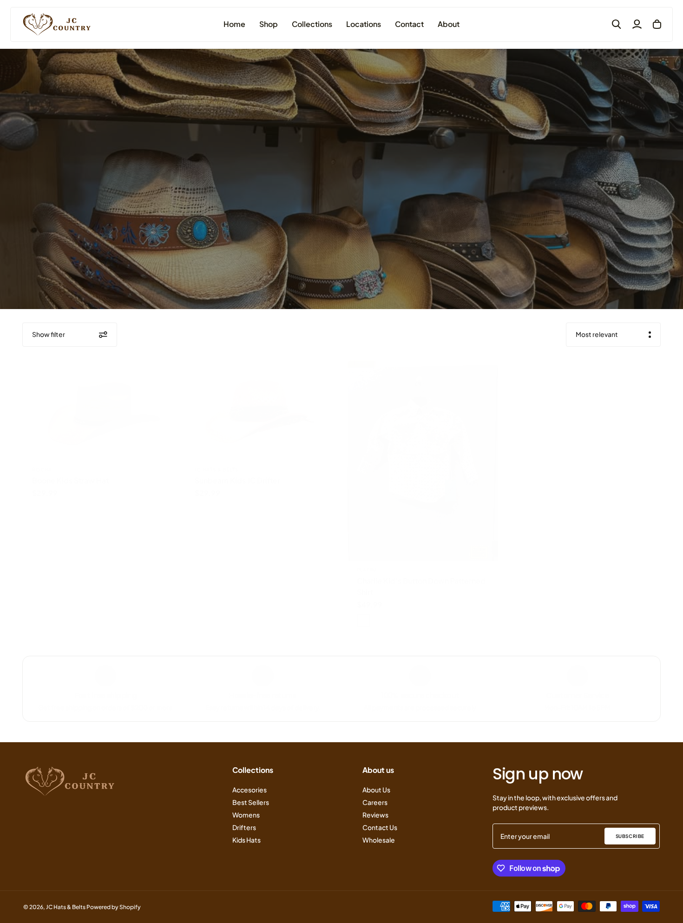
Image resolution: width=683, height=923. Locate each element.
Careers (374, 802)
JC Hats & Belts (216, 469)
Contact (409, 24)
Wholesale (378, 840)
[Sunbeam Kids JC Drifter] (260, 411)
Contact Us (379, 827)
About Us (376, 789)
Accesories (249, 789)
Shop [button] (268, 24)
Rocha (42, 469)
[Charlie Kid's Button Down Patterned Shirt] (423, 461)
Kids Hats (246, 840)
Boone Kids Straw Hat (70, 480)
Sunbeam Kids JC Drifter (237, 480)
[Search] (616, 24)
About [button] (449, 24)
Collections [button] (312, 24)
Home (234, 24)
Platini (367, 570)
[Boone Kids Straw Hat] (98, 411)
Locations (363, 24)
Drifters (244, 827)
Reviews (375, 815)
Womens (246, 815)
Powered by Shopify (113, 906)
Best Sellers (250, 802)
